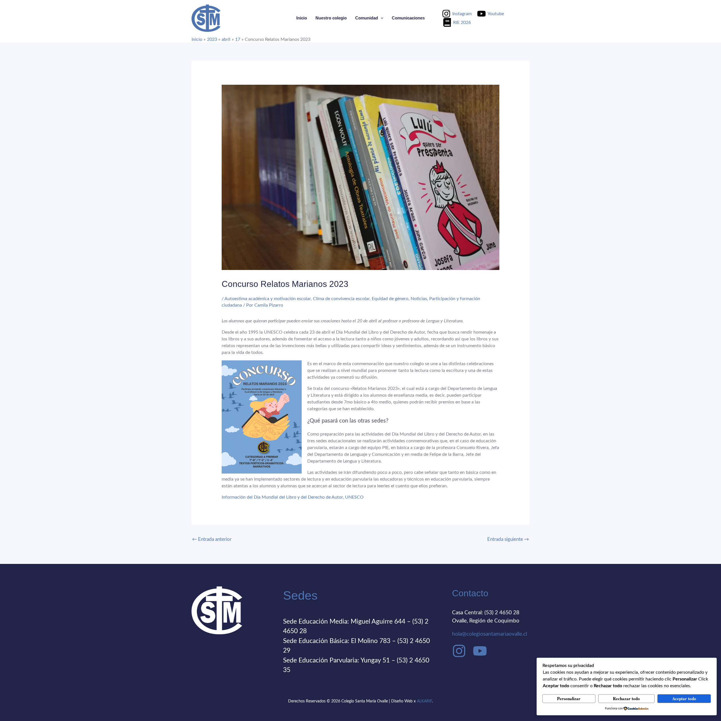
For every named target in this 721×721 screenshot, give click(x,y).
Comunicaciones (408, 17)
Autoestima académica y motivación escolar (267, 298)
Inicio (301, 17)
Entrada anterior (212, 539)
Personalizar (568, 698)
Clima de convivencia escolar (341, 298)
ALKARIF (424, 701)
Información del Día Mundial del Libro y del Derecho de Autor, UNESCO (293, 497)
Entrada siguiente (508, 539)
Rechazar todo (626, 698)
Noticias (419, 298)
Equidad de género (390, 298)
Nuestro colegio (331, 17)
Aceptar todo (684, 698)
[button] (380, 18)
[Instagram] (459, 651)
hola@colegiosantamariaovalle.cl (489, 634)
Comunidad (366, 17)
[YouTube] (480, 651)
